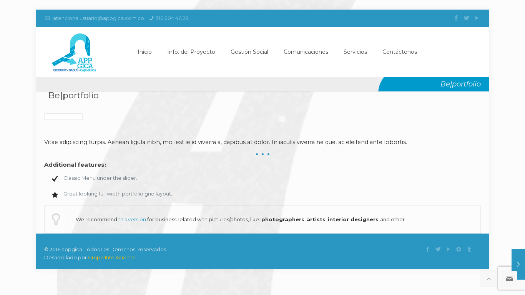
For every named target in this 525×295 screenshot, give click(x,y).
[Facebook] (456, 18)
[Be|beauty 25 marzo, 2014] (518, 264)
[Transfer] (469, 249)
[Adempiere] (459, 249)
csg (172, 249)
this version (132, 219)
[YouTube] (477, 18)
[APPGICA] (74, 52)
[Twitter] (466, 18)
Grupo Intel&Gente (111, 257)
